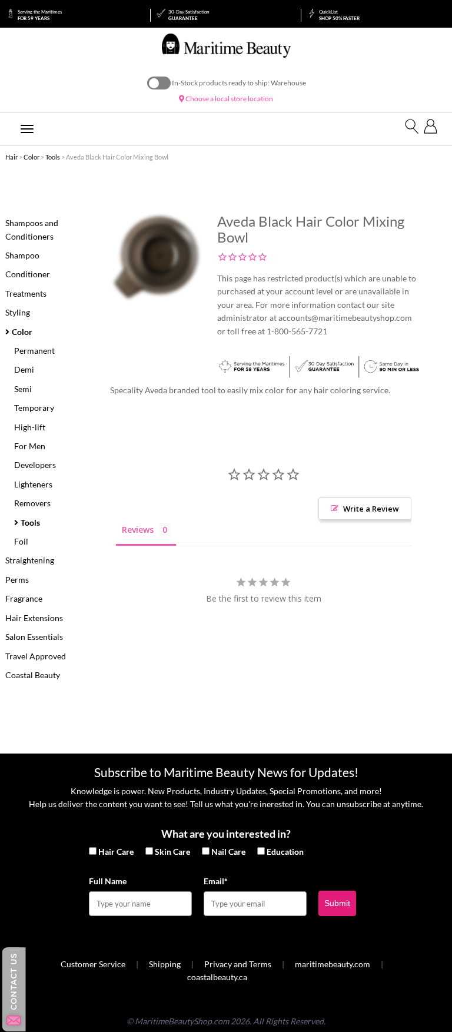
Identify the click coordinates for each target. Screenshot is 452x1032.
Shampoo (22, 255)
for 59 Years (40, 15)
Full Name (108, 881)
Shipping (165, 964)
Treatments (25, 293)
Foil (21, 541)
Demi (24, 369)
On (159, 83)
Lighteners (33, 484)
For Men (29, 446)
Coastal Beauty (32, 675)
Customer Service (93, 964)
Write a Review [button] (371, 508)
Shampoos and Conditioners (31, 229)
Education (285, 852)
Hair (11, 157)
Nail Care (228, 852)
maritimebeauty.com (332, 964)
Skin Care (172, 852)
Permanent (34, 351)
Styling (17, 312)
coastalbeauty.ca (217, 977)
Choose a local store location (228, 98)
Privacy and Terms (237, 964)
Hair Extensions (34, 618)
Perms (17, 580)
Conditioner (27, 274)
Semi (23, 389)
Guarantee (188, 15)
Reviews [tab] (138, 529)
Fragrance (23, 598)
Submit (337, 903)
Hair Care (116, 852)
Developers (35, 465)
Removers (32, 503)
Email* (216, 881)
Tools (52, 157)
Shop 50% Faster (339, 15)
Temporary (34, 408)
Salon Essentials (34, 637)
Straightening (29, 560)
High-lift (29, 427)
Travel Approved (35, 656)
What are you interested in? (226, 833)
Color (31, 157)
